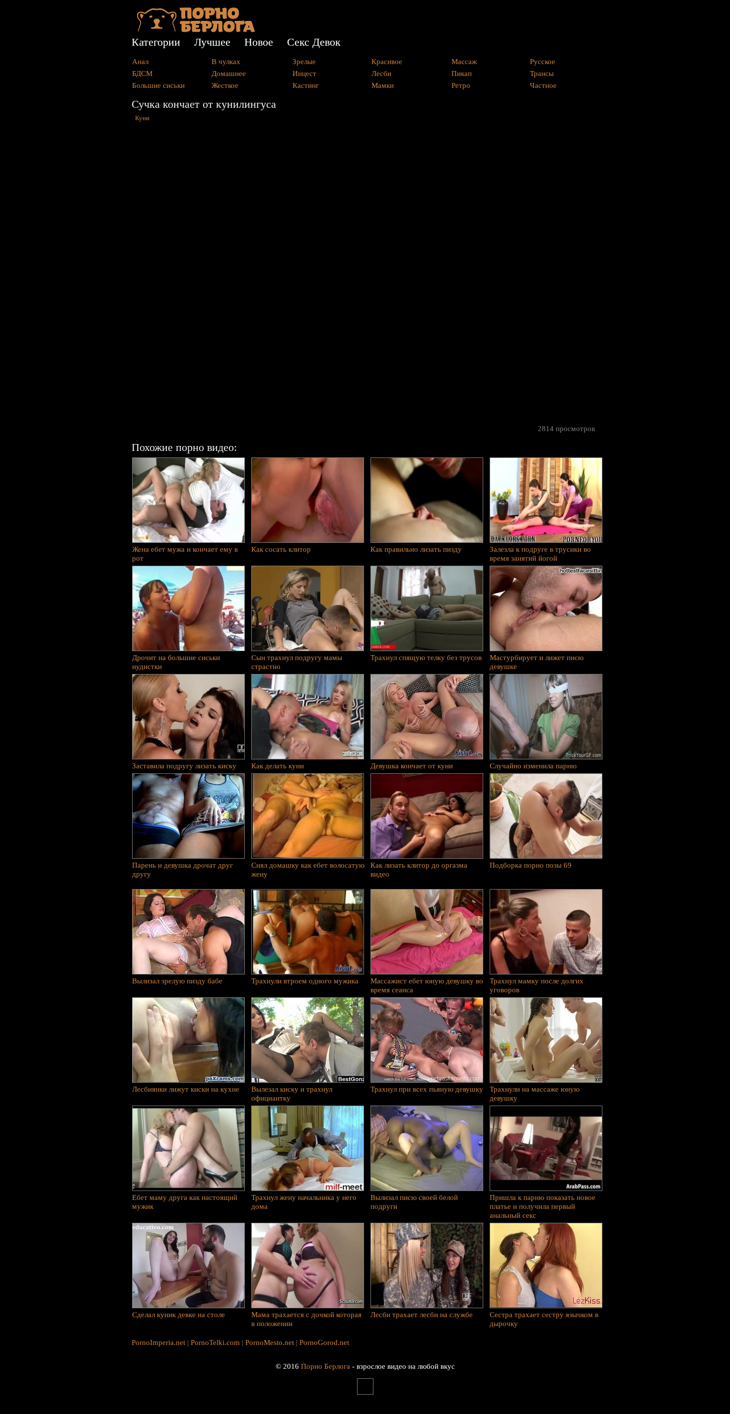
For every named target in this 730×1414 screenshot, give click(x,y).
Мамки (382, 85)
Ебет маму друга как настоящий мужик (184, 1201)
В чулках (226, 62)
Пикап (461, 73)
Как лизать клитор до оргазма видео (418, 869)
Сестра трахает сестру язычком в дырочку (544, 1319)
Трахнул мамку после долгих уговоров (537, 985)
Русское (542, 62)
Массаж (464, 62)
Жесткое (225, 85)
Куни (142, 118)
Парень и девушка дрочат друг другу (182, 869)
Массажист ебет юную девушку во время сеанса (426, 985)
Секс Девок (314, 42)
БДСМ (142, 73)
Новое (258, 42)
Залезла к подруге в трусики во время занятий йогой (540, 553)
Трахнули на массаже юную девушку (535, 1093)
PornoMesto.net (269, 1342)
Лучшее (212, 42)
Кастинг (305, 85)
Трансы (542, 73)
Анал (140, 62)
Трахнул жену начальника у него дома (304, 1201)
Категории (156, 42)
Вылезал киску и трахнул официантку (291, 1093)
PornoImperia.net (158, 1342)
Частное (543, 85)
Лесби (381, 73)
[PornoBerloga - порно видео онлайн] (196, 30)
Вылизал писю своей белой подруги (414, 1201)
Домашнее (229, 73)
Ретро (460, 85)
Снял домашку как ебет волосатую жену (308, 869)
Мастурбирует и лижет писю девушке (537, 662)
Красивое (386, 62)
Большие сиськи (158, 85)
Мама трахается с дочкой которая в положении (306, 1319)
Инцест (304, 73)
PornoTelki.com (215, 1342)
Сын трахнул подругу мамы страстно (296, 662)
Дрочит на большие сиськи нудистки (176, 662)
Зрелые (304, 62)
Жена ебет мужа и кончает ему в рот (185, 553)
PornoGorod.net (324, 1342)
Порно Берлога (325, 1366)
